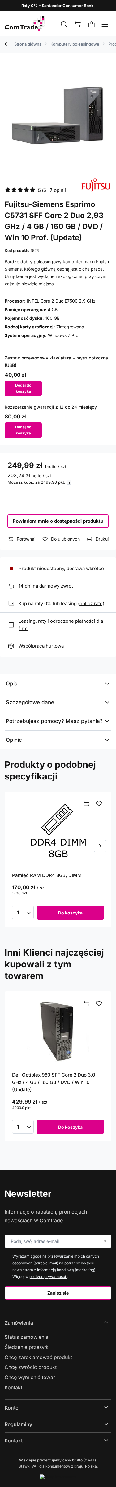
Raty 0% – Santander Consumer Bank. (58, 5)
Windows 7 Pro (63, 335)
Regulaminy (18, 1424)
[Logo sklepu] (25, 23)
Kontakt (13, 1387)
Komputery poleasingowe (74, 44)
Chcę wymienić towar (30, 1377)
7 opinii (58, 190)
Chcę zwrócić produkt (31, 1367)
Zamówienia (19, 1323)
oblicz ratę (91, 603)
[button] (100, 846)
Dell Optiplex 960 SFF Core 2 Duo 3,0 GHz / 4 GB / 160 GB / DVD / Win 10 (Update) (53, 1082)
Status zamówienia (26, 1337)
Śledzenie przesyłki (27, 1347)
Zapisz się (58, 1292)
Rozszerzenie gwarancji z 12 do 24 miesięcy (51, 407)
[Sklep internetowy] (58, 1476)
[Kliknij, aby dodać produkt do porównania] (87, 804)
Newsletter (28, 1193)
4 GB (53, 309)
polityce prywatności (48, 1276)
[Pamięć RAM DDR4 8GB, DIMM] (58, 832)
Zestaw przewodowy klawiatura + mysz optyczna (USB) (56, 361)
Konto (12, 1408)
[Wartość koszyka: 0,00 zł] (91, 24)
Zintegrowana (70, 326)
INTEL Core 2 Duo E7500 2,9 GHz (61, 300)
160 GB (52, 318)
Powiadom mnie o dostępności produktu (58, 521)
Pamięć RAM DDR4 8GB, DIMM (47, 875)
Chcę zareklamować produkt (38, 1357)
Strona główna (27, 44)
